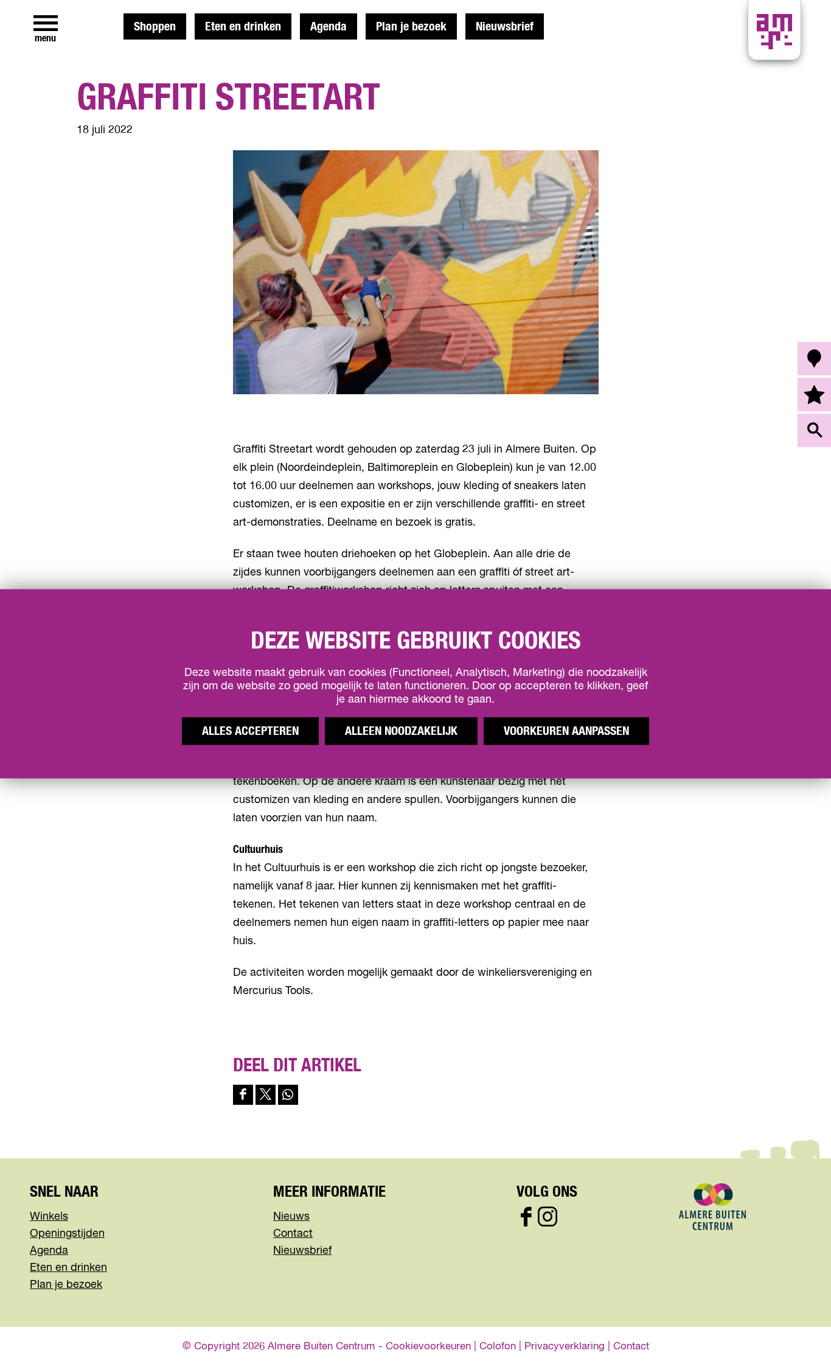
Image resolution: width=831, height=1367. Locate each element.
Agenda (328, 27)
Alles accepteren (250, 731)
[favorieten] (814, 394)
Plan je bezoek (411, 27)
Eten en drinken (243, 27)
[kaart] (814, 358)
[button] (794, 1330)
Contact (293, 1233)
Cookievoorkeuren (428, 1346)
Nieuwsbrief (505, 27)
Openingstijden (67, 1233)
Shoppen (155, 27)
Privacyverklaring (564, 1346)
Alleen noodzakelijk (401, 731)
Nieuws (291, 1216)
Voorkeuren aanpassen (566, 731)
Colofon (497, 1346)
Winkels (49, 1216)
